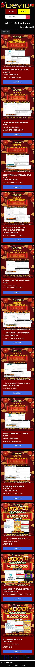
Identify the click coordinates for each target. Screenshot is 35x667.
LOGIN (23, 11)
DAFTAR (11, 11)
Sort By (5, 32)
